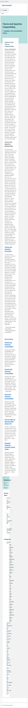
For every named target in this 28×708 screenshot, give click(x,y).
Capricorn (11, 564)
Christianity (9, 633)
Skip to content (4, 1)
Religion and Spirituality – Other (9, 665)
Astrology (9, 541)
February (11, 569)
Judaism (8, 647)
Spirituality (9, 685)
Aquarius (7, 31)
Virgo (10, 620)
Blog (7, 628)
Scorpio (11, 612)
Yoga (8, 693)
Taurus (5, 33)
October (11, 604)
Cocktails (8, 636)
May (10, 599)
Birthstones (11, 559)
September (11, 614)
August (10, 552)
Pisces (10, 606)
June (10, 588)
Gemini (10, 572)
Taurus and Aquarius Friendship (8, 249)
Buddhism (9, 630)
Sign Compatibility (16, 31)
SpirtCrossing (9, 705)
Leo (10, 591)
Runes (8, 674)
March (10, 596)
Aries (10, 549)
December (11, 567)
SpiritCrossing (7, 5)
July (10, 585)
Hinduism (9, 638)
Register (6, 487)
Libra (10, 593)
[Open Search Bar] (3, 13)
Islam (8, 645)
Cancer (10, 561)
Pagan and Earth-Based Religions (8, 657)
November (11, 601)
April (10, 544)
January (11, 583)
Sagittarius (11, 609)
